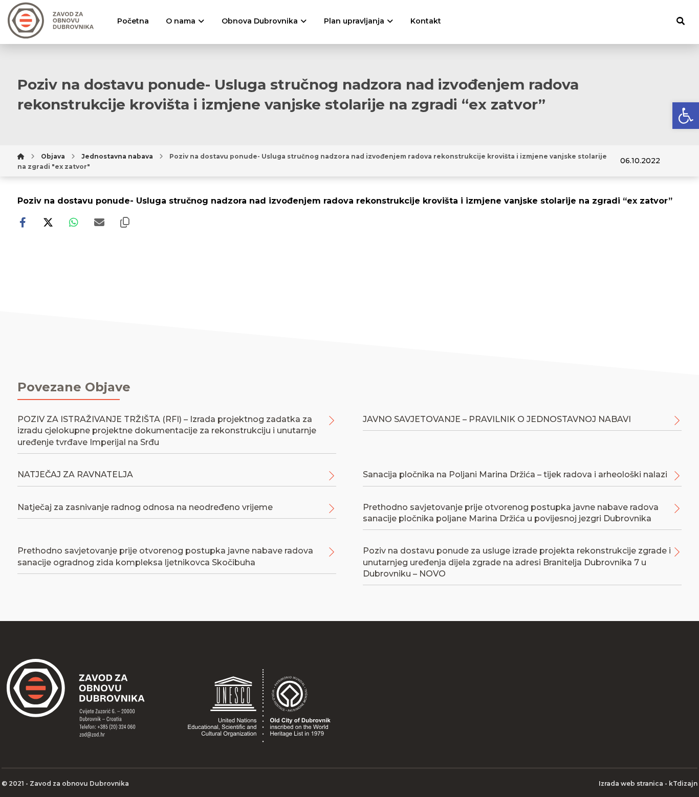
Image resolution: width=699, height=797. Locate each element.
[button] (685, 115)
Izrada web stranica (631, 783)
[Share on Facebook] (22, 222)
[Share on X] (48, 222)
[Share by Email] (99, 222)
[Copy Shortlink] (125, 222)
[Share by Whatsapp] (73, 222)
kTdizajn (683, 783)
